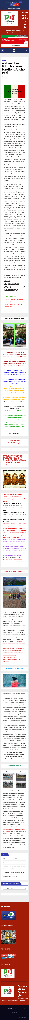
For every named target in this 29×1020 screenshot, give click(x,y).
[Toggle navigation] (14, 50)
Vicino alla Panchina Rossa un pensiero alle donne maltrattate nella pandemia (13, 304)
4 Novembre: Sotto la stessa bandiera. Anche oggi (13, 67)
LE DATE (3, 60)
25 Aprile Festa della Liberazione (14, 299)
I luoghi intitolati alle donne (10, 876)
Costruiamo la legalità (8, 862)
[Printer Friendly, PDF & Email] (10, 296)
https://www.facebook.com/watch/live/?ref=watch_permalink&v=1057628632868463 (14, 562)
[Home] (2, 50)
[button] (26, 50)
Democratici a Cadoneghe (25, 20)
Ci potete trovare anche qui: (14, 8)
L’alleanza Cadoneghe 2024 (10, 858)
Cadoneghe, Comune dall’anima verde (13, 872)
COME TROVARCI (21, 1017)
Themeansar (14, 1012)
